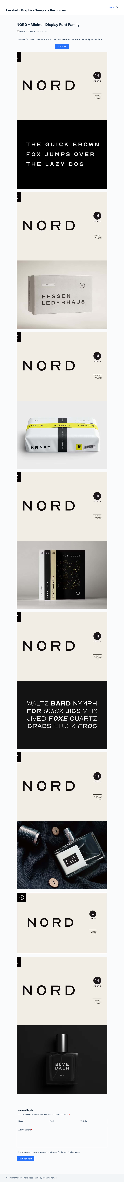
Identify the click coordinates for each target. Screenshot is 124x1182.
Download (62, 46)
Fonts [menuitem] (111, 7)
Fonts (44, 31)
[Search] (117, 7)
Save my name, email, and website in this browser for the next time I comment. (50, 1152)
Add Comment (25, 1130)
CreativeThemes (50, 1178)
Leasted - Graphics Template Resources (36, 10)
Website (84, 1121)
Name (21, 1121)
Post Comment (25, 1159)
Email (52, 1121)
